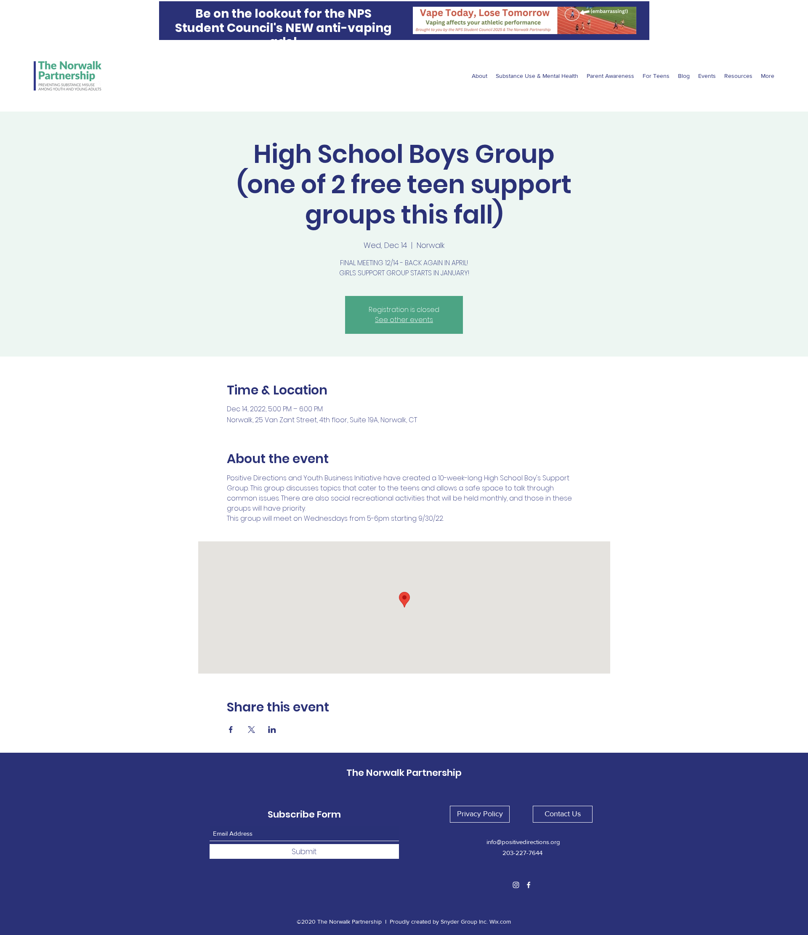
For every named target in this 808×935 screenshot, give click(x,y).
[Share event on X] (251, 729)
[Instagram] (516, 885)
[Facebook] (528, 885)
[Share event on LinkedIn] (272, 729)
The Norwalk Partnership (404, 772)
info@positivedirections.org (523, 841)
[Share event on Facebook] (231, 729)
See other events (404, 320)
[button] (480, 814)
